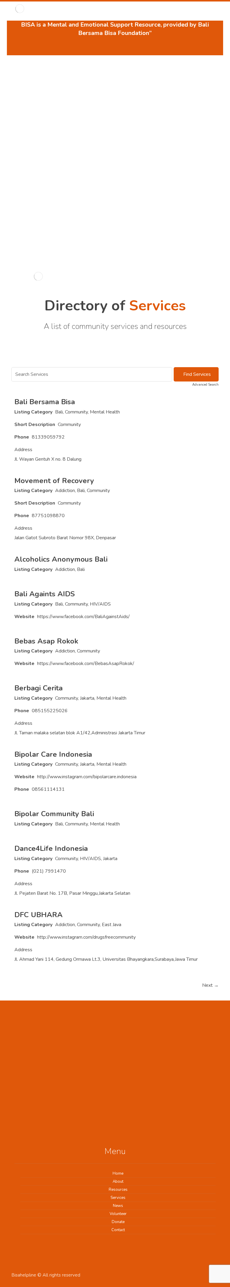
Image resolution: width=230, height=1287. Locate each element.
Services (118, 1197)
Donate (118, 1222)
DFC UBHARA (38, 915)
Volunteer (118, 1213)
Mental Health (105, 412)
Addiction (65, 490)
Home (118, 1173)
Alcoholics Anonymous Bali (61, 559)
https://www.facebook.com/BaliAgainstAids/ (83, 616)
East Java (111, 924)
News (118, 1205)
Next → (210, 985)
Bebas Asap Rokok (46, 641)
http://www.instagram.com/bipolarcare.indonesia (87, 776)
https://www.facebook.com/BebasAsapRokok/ (85, 663)
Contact (118, 1230)
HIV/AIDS (100, 604)
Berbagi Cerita (38, 688)
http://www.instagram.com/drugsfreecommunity (86, 937)
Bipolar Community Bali (54, 814)
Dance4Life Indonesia (51, 848)
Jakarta (87, 698)
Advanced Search (205, 384)
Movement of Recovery (54, 480)
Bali (59, 412)
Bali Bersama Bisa (44, 402)
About (118, 1181)
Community (76, 412)
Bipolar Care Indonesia (53, 754)
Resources (118, 1189)
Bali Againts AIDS (44, 594)
